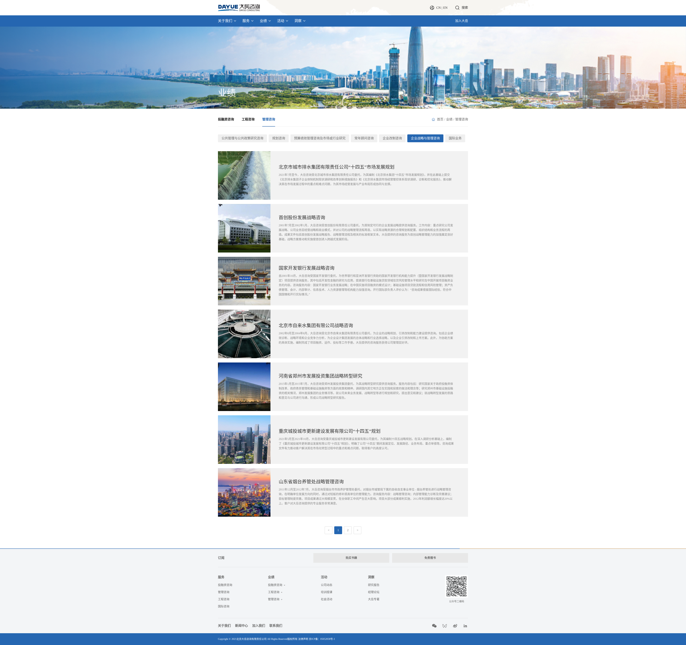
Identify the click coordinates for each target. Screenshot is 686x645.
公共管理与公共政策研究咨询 (242, 138)
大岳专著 (373, 599)
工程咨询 (248, 119)
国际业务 (455, 138)
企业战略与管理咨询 (425, 138)
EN (445, 7)
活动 (280, 21)
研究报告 (373, 584)
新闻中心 (241, 626)
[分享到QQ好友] (444, 625)
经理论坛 (373, 592)
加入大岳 (461, 21)
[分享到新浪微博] (455, 625)
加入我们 (258, 626)
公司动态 (326, 584)
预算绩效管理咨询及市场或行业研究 (320, 138)
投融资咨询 (226, 119)
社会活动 (326, 599)
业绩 (263, 21)
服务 (246, 21)
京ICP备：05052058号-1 (322, 639)
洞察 (298, 21)
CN (438, 7)
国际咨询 (223, 606)
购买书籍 (351, 557)
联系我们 (275, 626)
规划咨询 (278, 138)
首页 (440, 119)
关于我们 (225, 21)
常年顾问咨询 (364, 138)
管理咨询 (268, 119)
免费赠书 (430, 557)
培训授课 (326, 592)
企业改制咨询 (392, 138)
